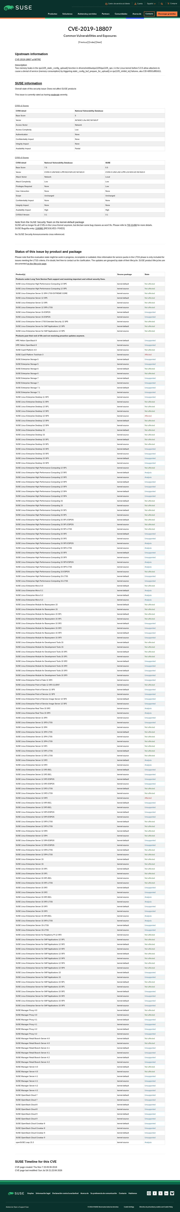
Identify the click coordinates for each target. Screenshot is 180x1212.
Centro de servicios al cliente (119, 4)
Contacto (149, 14)
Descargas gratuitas (167, 14)
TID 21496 (132, 225)
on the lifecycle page (36, 264)
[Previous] (83, 42)
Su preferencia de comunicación (104, 1193)
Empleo (30, 1193)
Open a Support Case (21, 1207)
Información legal (43, 1193)
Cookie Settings (129, 1207)
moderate (55, 95)
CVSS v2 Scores (22, 106)
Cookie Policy (168, 1207)
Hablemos (132, 1193)
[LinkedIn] (166, 1193)
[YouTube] (149, 1193)
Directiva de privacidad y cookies (150, 1207)
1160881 (39, 228)
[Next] (99, 42)
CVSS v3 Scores (22, 158)
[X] (160, 1193)
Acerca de (85, 1193)
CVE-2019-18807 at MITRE (28, 59)
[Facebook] (155, 1193)
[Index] (91, 42)
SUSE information (28, 83)
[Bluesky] (172, 1193)
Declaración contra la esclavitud (65, 1193)
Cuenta (140, 4)
